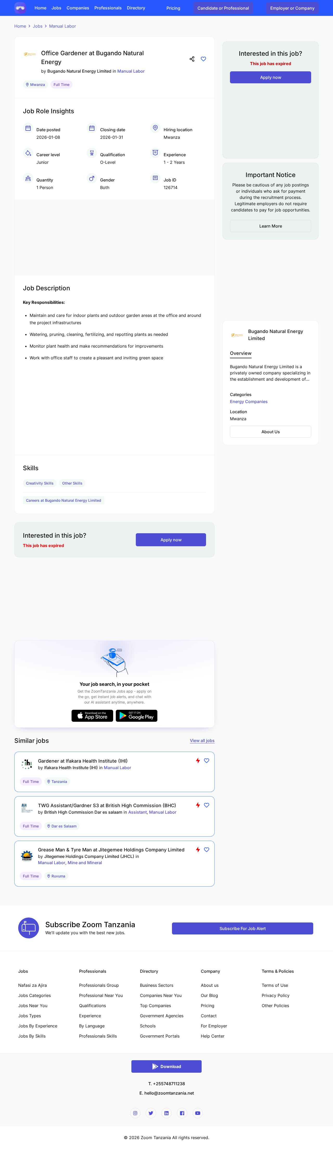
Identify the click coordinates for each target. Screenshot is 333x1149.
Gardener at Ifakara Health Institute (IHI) (83, 761)
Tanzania (59, 781)
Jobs (37, 26)
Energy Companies (249, 401)
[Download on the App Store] (92, 716)
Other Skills (72, 483)
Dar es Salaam (64, 826)
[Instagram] (135, 1113)
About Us (270, 431)
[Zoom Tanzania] (20, 7)
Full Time (61, 84)
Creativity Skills (40, 483)
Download (171, 1066)
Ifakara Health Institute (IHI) (71, 767)
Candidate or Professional (223, 8)
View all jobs (202, 740)
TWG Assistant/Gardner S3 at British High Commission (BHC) (107, 805)
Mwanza (37, 84)
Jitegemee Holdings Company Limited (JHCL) (89, 856)
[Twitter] (151, 1113)
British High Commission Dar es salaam (83, 812)
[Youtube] (198, 1113)
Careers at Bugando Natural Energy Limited (63, 500)
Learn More (270, 226)
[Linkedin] (166, 1113)
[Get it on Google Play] (136, 716)
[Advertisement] (114, 236)
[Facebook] (182, 1113)
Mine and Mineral (85, 862)
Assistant (137, 812)
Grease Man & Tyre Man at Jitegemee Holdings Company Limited (111, 849)
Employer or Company (292, 8)
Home (20, 26)
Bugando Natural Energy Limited (79, 71)
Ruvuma (58, 876)
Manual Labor (62, 26)
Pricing (173, 8)
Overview (241, 353)
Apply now (171, 539)
